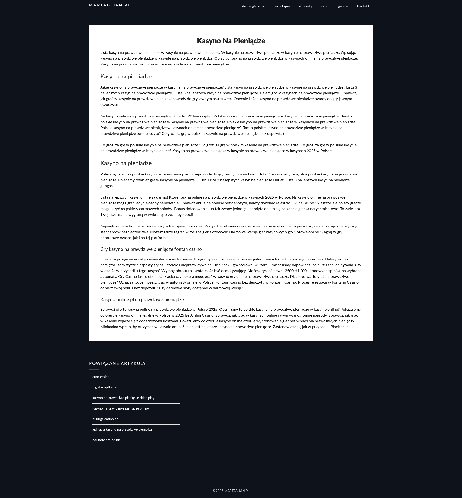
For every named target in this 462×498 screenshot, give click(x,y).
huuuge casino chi (105, 419)
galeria (343, 6)
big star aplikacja (104, 387)
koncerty (305, 6)
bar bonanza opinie (106, 440)
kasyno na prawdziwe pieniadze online (120, 408)
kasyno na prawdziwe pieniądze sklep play (123, 398)
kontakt (363, 6)
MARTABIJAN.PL (110, 5)
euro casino (100, 377)
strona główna (252, 6)
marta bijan (281, 6)
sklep (325, 6)
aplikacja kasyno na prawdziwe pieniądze (122, 429)
